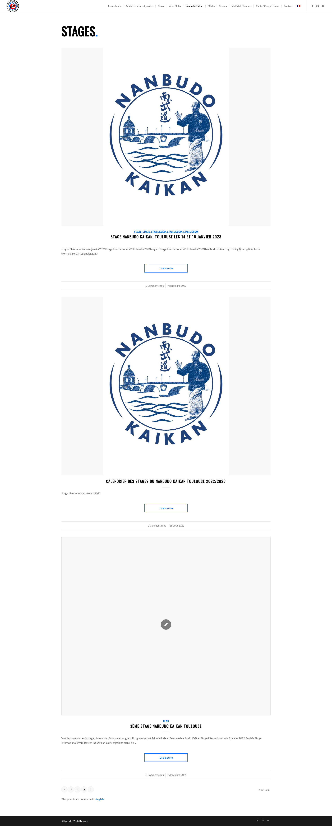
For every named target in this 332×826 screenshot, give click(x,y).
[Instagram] (317, 5)
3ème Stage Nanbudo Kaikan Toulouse (166, 726)
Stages (137, 231)
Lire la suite (166, 268)
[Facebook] (312, 5)
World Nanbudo (80, 821)
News (166, 721)
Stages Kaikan (158, 231)
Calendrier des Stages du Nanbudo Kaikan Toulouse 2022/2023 (166, 481)
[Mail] (322, 5)
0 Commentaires (155, 285)
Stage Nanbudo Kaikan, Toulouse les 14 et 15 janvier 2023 (166, 236)
